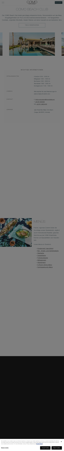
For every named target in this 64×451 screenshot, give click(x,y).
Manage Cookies (5, 447)
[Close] (61, 441)
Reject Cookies (56, 447)
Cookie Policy (39, 443)
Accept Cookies (45, 447)
